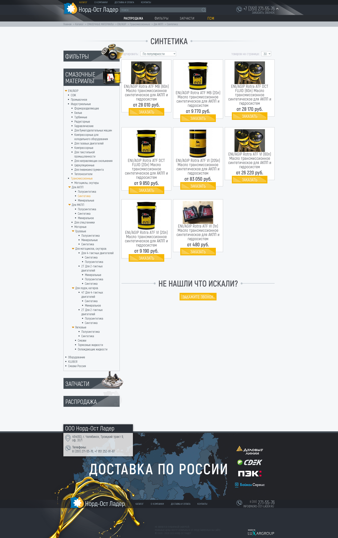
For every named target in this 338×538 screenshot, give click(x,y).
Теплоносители (83, 174)
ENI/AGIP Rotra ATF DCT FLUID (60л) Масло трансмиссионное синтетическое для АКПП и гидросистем (249, 95)
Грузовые (80, 231)
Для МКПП (78, 205)
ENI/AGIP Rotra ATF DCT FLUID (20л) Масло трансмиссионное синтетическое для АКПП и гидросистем (146, 169)
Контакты (146, 2)
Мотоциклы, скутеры (86, 183)
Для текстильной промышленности (84, 154)
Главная (67, 24)
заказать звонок (263, 12)
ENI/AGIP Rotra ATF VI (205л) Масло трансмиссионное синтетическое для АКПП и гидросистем (198, 166)
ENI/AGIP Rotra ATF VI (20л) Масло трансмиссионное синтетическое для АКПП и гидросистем (146, 238)
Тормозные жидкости (90, 345)
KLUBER (72, 361)
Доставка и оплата (124, 2)
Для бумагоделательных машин (93, 130)
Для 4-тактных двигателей (97, 253)
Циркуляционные (84, 165)
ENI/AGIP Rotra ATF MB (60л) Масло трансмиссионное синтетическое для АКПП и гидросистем (146, 92)
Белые (78, 113)
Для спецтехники (84, 222)
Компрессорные (83, 148)
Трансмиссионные (140, 24)
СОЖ (73, 95)
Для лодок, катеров (86, 288)
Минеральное (86, 218)
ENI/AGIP (121, 24)
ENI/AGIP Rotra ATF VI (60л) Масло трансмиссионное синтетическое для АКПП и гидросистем (249, 160)
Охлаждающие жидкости (92, 349)
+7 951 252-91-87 (105, 451)
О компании (101, 2)
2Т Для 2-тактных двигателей (92, 268)
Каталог (83, 2)
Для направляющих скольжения (93, 161)
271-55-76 (87, 451)
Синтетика (84, 196)
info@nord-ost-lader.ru (258, 506)
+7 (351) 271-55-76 (259, 8)
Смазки (82, 340)
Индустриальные (81, 104)
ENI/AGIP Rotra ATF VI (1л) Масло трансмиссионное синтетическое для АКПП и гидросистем (198, 232)
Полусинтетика (87, 191)
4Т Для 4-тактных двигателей (92, 294)
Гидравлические (83, 126)
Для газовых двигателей (89, 143)
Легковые (80, 327)
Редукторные (82, 121)
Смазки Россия (77, 366)
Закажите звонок (198, 296)
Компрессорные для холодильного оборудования (91, 137)
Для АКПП (158, 24)
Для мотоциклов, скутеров (91, 248)
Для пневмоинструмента (89, 169)
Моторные (80, 227)
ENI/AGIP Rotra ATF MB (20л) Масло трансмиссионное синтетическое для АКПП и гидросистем (198, 99)
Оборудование (76, 357)
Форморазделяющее (86, 108)
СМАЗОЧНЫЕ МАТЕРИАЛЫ (100, 24)
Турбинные (80, 117)
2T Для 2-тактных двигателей (92, 312)
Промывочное (79, 99)
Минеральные (86, 200)
